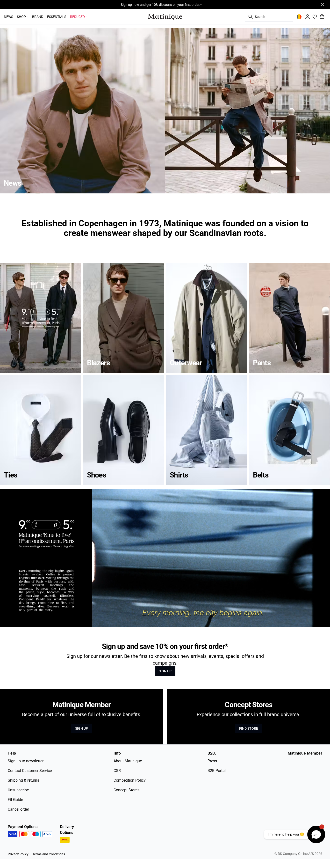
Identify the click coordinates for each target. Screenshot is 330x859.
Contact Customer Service (30, 770)
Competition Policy (130, 780)
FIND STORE (248, 728)
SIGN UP (165, 671)
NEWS (8, 17)
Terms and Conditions (48, 854)
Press (212, 761)
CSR (117, 770)
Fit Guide (15, 799)
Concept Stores (126, 790)
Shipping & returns (23, 780)
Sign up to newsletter (25, 761)
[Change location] (299, 17)
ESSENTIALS (56, 17)
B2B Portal (217, 770)
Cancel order (18, 809)
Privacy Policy (18, 854)
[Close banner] (322, 4)
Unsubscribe (18, 790)
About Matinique (128, 761)
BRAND (37, 17)
